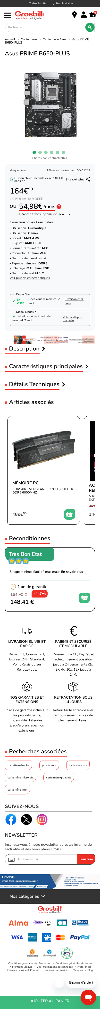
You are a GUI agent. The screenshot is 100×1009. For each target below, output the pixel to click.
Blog (90, 970)
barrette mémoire (18, 765)
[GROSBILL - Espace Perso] (83, 14)
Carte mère (29, 39)
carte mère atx (78, 765)
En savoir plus (75, 179)
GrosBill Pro (39, 3)
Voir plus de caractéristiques (30, 278)
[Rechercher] (89, 27)
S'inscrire (86, 859)
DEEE (39, 199)
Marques (78, 970)
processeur (49, 765)
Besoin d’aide (64, 3)
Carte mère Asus (54, 39)
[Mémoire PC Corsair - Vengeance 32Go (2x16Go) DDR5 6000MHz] (44, 470)
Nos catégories (24, 896)
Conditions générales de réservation (29, 963)
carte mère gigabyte (58, 777)
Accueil (10, 39)
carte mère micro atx (20, 777)
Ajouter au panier (50, 1001)
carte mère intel (17, 790)
